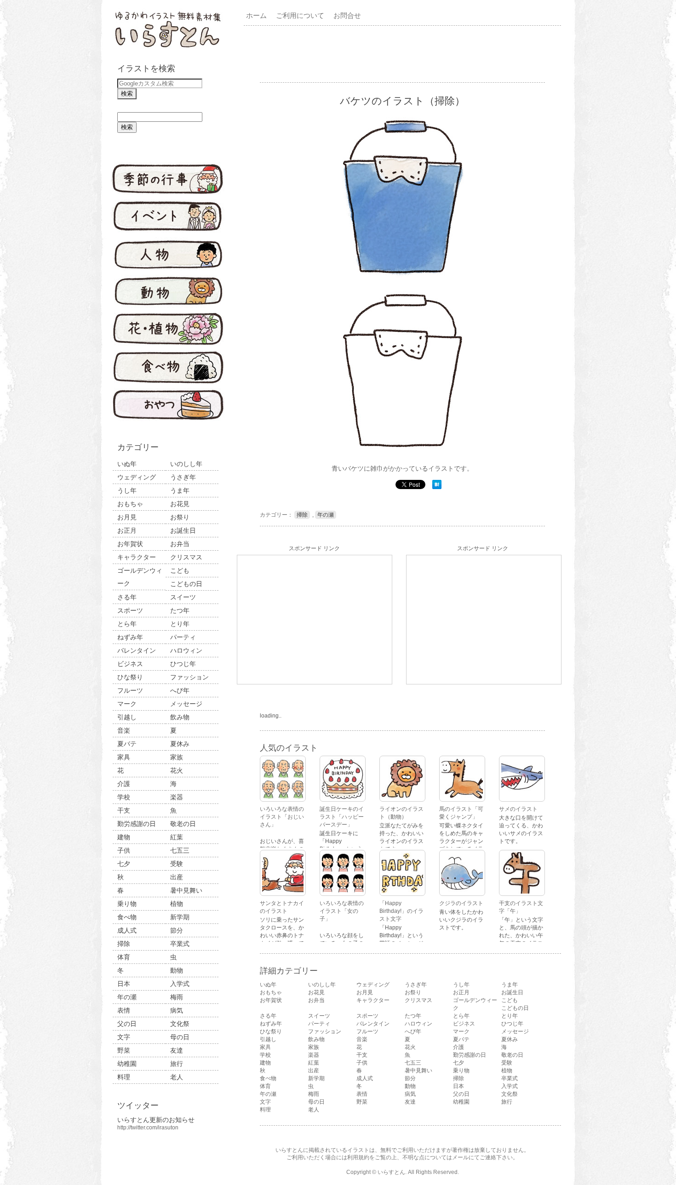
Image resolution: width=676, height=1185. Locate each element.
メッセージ (186, 703)
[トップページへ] (168, 48)
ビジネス (130, 663)
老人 (176, 1077)
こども (179, 570)
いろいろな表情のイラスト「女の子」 (342, 911)
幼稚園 (127, 1063)
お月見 (127, 517)
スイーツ (183, 597)
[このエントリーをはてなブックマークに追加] (436, 487)
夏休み (179, 743)
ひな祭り (130, 677)
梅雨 (176, 997)
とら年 (127, 623)
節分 (176, 930)
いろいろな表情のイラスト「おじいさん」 (282, 817)
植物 (176, 903)
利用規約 (358, 1157)
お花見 (179, 503)
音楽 (123, 730)
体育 (123, 957)
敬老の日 (183, 823)
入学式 (179, 983)
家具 (123, 757)
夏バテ (127, 743)
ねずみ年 (130, 637)
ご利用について (300, 15)
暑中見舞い (186, 890)
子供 (123, 850)
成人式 (127, 930)
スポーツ (130, 610)
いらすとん (391, 1172)
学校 (123, 797)
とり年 (179, 623)
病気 (176, 1010)
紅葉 (176, 837)
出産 (176, 877)
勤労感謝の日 (136, 823)
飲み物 (179, 717)
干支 (123, 810)
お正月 (127, 530)
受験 (176, 863)
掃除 (123, 943)
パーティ (183, 637)
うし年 (127, 490)
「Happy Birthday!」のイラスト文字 (401, 911)
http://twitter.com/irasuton (147, 1127)
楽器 (176, 797)
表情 (123, 1010)
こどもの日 (186, 583)
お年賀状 (130, 543)
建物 (123, 837)
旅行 (176, 1063)
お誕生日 (183, 530)
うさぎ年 (183, 477)
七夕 (123, 863)
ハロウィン (186, 650)
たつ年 (179, 610)
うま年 (179, 490)
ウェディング (136, 477)
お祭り (179, 517)
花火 (176, 770)
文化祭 (179, 1023)
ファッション (189, 677)
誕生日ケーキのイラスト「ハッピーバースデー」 (342, 817)
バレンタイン (136, 650)
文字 (123, 1037)
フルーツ (130, 690)
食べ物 (127, 917)
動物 (176, 970)
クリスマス (186, 557)
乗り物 (127, 903)
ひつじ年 (183, 663)
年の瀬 (127, 997)
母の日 (179, 1037)
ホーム (256, 15)
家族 (176, 757)
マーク (127, 703)
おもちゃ (130, 503)
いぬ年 (127, 463)
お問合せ (347, 15)
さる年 (127, 597)
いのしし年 (186, 463)
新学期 (179, 917)
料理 (123, 1077)
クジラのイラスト (461, 903)
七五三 (179, 850)
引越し (127, 717)
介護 (123, 783)
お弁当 (179, 543)
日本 (123, 983)
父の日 (127, 1023)
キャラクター (136, 557)
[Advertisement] (404, 53)
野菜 (123, 1050)
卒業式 (179, 943)
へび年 (179, 690)
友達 (176, 1050)
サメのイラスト (518, 809)
